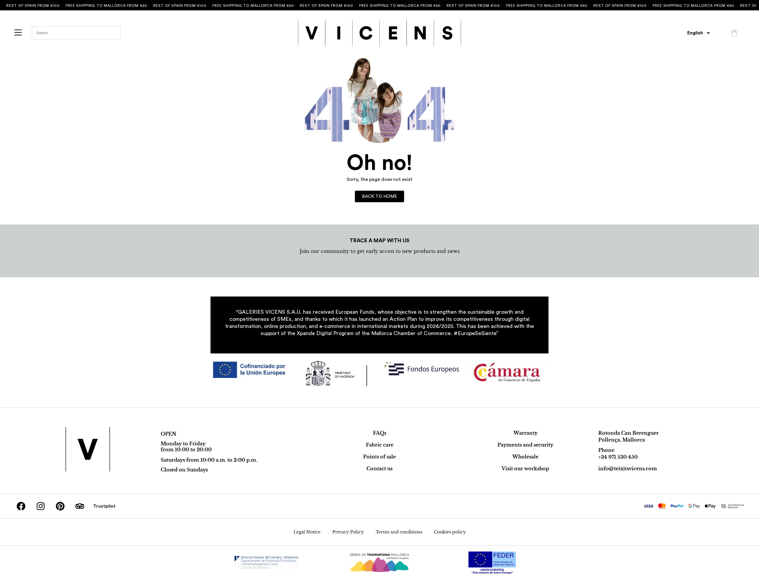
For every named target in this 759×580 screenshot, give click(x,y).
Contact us (379, 468)
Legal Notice (307, 532)
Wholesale (525, 457)
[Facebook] (21, 506)
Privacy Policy (348, 532)
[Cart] (734, 33)
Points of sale (379, 457)
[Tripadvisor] (80, 506)
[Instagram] (40, 506)
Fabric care (379, 445)
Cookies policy (450, 532)
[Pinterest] (60, 506)
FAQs (379, 433)
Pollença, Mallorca (621, 440)
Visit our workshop (525, 468)
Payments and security (525, 445)
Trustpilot (104, 506)
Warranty (526, 433)
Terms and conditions (399, 532)
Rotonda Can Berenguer (628, 433)
